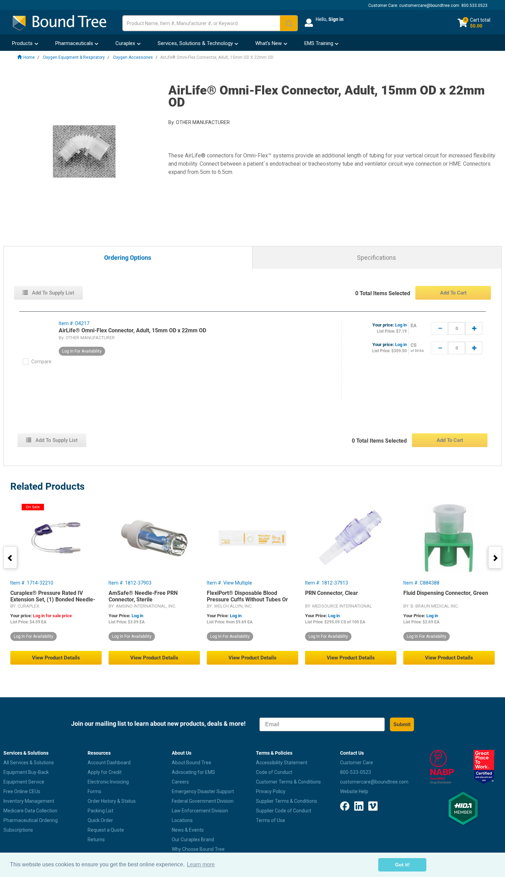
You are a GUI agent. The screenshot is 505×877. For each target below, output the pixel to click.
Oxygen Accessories (133, 57)
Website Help (354, 791)
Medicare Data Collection (30, 810)
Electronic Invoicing (108, 782)
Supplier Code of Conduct (283, 810)
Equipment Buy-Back (26, 772)
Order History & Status (112, 801)
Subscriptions (18, 830)
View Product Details (56, 658)
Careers (180, 782)
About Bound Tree (191, 762)
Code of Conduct (274, 772)
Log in (401, 325)
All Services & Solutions (28, 762)
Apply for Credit (105, 772)
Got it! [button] (402, 864)
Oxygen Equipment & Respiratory (74, 57)
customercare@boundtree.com (429, 5)
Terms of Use (270, 820)
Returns (96, 839)
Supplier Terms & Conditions (286, 801)
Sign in (336, 19)
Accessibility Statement (281, 762)
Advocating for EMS (193, 772)
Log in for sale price (52, 615)
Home (29, 57)
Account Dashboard (109, 762)
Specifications (376, 257)
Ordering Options (127, 258)
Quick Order (100, 820)
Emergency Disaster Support (203, 791)
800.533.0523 (474, 5)
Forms (94, 791)
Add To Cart (453, 293)
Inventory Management (28, 801)
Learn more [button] (201, 864)
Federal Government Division (203, 801)
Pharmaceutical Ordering (30, 820)
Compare (41, 361)
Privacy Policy (270, 791)
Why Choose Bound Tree (198, 849)
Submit (402, 724)
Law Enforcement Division (200, 810)
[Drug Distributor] (442, 767)
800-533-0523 (355, 772)
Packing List (100, 810)
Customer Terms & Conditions (288, 782)
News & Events (188, 830)
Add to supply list (52, 293)
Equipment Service (23, 782)
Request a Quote (106, 830)
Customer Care (356, 762)
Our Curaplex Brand (193, 839)
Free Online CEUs (21, 791)
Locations (182, 820)
